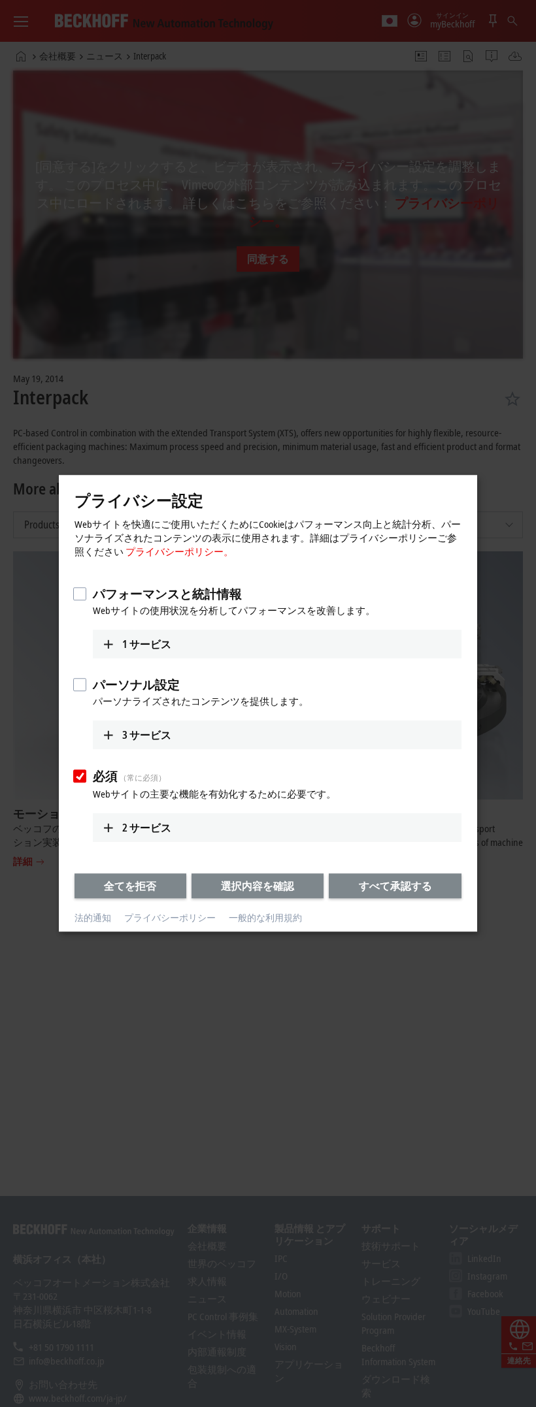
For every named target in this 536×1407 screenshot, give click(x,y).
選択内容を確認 (257, 886)
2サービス (146, 827)
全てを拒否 (130, 886)
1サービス (146, 644)
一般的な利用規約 (265, 917)
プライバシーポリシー (170, 917)
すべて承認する (395, 886)
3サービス (146, 735)
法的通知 (93, 917)
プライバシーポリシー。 (179, 551)
